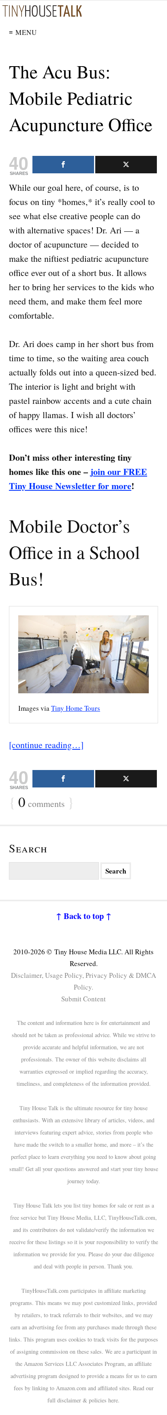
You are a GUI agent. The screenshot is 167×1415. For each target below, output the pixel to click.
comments (41, 802)
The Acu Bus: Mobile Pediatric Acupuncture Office (80, 97)
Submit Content (83, 998)
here (113, 1400)
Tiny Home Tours (75, 708)
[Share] (63, 164)
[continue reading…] (46, 745)
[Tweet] (126, 164)
